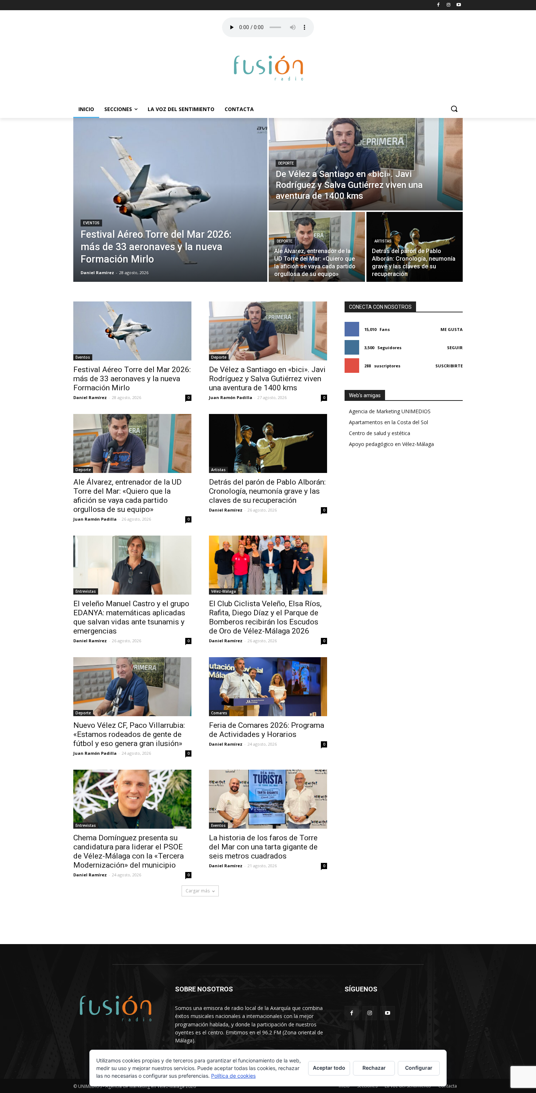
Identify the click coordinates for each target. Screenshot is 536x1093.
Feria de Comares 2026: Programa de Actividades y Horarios (266, 730)
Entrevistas (85, 591)
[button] (454, 109)
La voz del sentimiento (181, 109)
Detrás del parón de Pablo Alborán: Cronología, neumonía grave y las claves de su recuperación (267, 491)
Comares (219, 712)
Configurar (418, 1068)
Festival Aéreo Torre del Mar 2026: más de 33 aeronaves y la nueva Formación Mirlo (132, 378)
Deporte (286, 163)
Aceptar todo (329, 1068)
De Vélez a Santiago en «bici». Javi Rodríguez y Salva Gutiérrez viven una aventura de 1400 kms (267, 378)
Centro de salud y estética (379, 433)
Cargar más (198, 891)
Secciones (118, 109)
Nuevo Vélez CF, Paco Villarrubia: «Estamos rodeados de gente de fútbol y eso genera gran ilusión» (129, 734)
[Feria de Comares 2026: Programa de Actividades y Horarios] (268, 686)
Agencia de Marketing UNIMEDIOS (390, 411)
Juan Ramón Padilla (230, 397)
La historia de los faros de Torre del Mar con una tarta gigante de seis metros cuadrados (263, 846)
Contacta (239, 109)
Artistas (383, 241)
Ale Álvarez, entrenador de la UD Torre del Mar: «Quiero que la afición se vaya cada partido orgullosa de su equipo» (127, 496)
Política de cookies (233, 1076)
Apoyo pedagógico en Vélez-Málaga (391, 444)
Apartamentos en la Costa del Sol (388, 422)
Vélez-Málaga (223, 591)
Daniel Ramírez (90, 397)
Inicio (86, 109)
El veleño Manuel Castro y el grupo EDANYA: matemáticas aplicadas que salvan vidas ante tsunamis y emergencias (131, 617)
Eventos (91, 223)
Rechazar (374, 1068)
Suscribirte (449, 365)
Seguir (455, 347)
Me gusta (451, 329)
